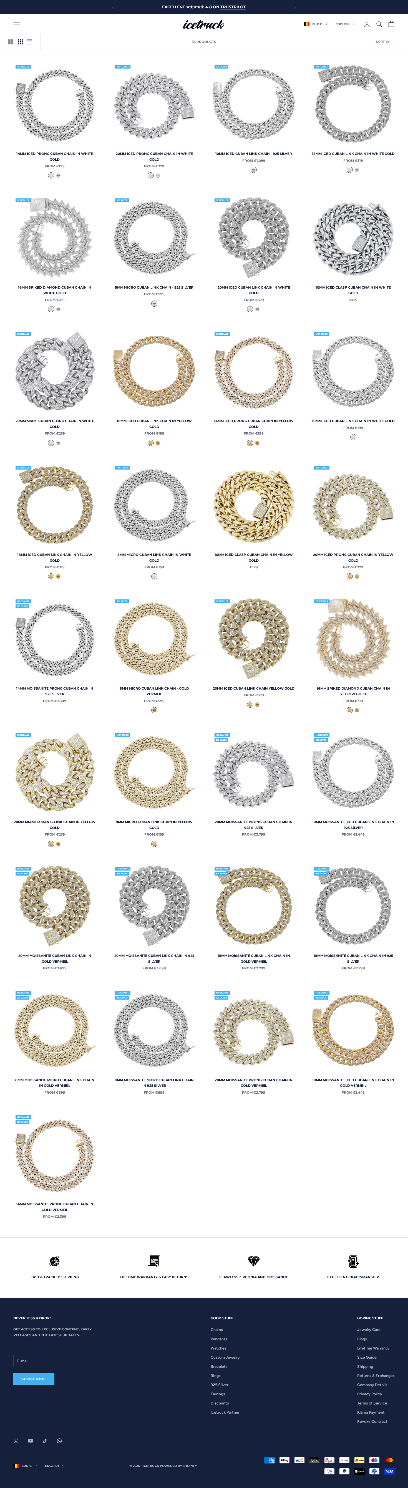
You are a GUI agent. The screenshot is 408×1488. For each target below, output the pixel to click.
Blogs (362, 1339)
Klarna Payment (371, 1412)
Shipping (365, 1366)
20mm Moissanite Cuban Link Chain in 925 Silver (154, 958)
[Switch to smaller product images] (20, 41)
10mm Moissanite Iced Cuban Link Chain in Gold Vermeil (353, 1083)
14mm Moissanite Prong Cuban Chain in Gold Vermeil (54, 1207)
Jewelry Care (369, 1329)
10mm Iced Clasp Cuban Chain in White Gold (353, 290)
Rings (216, 1375)
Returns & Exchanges (376, 1375)
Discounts (220, 1403)
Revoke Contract (372, 1421)
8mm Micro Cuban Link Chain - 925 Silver (154, 287)
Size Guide (367, 1357)
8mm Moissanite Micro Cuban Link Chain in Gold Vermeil (54, 1083)
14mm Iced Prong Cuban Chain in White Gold (54, 156)
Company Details (372, 1385)
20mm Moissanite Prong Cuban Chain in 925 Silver (254, 824)
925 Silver (219, 1385)
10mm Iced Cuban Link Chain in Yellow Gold (154, 423)
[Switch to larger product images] (10, 41)
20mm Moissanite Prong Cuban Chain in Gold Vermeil (254, 1083)
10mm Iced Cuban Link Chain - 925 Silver (253, 154)
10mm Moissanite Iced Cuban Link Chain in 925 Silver (353, 824)
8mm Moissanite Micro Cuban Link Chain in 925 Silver (154, 1083)
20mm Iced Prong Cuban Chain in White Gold (154, 156)
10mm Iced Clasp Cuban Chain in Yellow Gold (254, 557)
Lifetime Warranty (373, 1348)
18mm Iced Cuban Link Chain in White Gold (353, 154)
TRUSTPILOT (233, 6)
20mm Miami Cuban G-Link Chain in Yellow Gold (54, 824)
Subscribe (33, 1379)
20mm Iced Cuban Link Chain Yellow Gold (253, 688)
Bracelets (219, 1366)
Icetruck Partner (225, 1412)
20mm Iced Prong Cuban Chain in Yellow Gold (353, 557)
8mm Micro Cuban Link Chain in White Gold (154, 557)
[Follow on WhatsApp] (59, 1441)
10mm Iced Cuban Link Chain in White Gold (353, 421)
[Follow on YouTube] (30, 1441)
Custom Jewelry (225, 1357)
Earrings (218, 1394)
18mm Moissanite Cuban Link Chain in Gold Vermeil (254, 958)
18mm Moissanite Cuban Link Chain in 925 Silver (353, 958)
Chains (217, 1329)
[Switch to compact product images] (29, 41)
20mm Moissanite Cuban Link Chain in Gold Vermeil (54, 958)
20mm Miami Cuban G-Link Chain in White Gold (55, 423)
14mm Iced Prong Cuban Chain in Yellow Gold (254, 423)
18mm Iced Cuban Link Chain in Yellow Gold (54, 557)
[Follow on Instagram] (16, 1441)
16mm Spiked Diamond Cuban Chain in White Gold (54, 290)
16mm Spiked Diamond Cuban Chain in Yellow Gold (353, 691)
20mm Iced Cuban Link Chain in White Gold (254, 290)
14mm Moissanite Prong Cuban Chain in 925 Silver (54, 691)
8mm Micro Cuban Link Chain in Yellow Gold (154, 824)
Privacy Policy (369, 1394)
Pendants (219, 1339)
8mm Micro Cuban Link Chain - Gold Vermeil (154, 691)
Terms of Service (372, 1403)
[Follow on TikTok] (45, 1441)
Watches (218, 1348)
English (343, 24)
